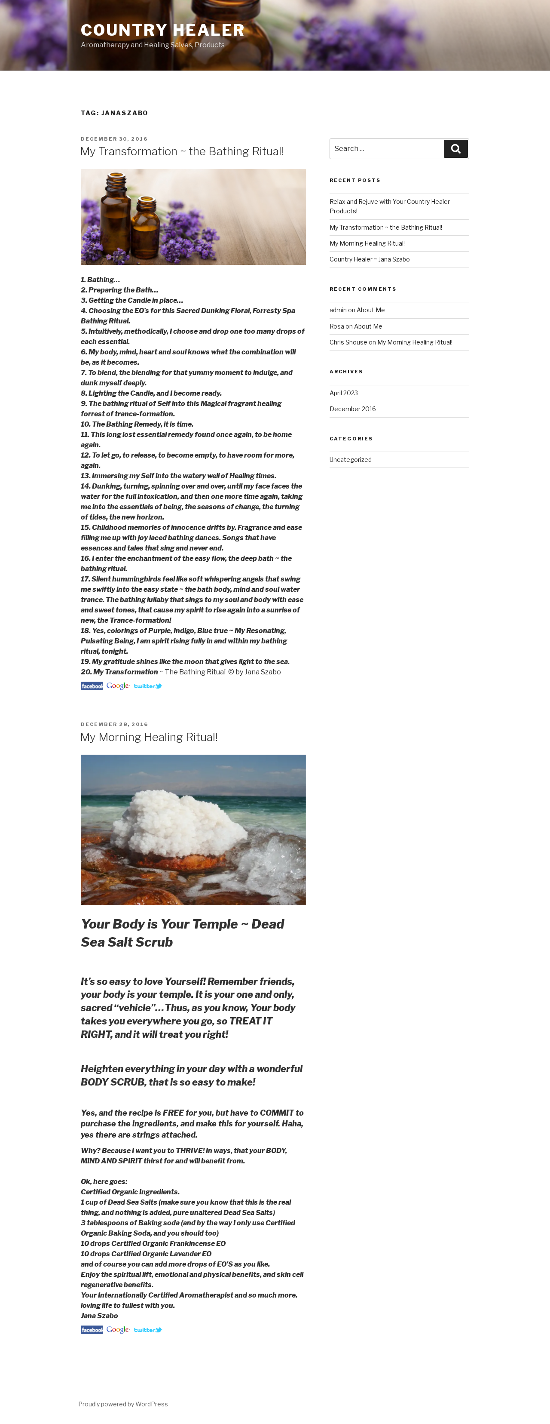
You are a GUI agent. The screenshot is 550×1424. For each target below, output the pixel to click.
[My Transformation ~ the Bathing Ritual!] (93, 688)
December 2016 (353, 408)
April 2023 (344, 393)
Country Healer (163, 30)
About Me (371, 310)
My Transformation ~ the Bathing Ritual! (182, 151)
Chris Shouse (348, 342)
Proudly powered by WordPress (123, 1404)
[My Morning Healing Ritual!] (93, 1332)
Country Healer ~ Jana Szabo (370, 259)
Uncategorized (351, 459)
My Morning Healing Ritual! (149, 737)
